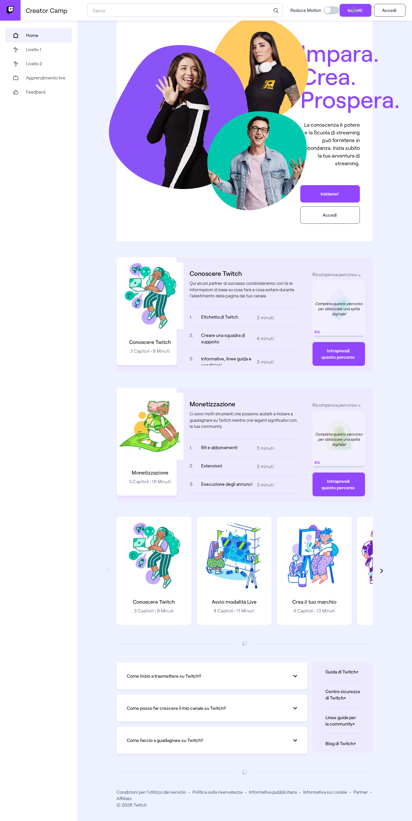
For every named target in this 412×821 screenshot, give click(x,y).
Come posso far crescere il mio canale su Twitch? (176, 708)
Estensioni (211, 465)
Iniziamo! (330, 193)
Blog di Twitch (343, 743)
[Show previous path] (107, 571)
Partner (360, 792)
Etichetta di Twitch (219, 317)
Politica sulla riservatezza (217, 792)
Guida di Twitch (343, 671)
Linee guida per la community (343, 720)
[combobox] (178, 10)
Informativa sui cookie (325, 792)
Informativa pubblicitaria (273, 792)
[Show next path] (382, 571)
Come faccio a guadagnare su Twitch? (165, 740)
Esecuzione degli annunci (226, 484)
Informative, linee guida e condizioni (226, 362)
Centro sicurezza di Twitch (343, 694)
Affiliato (124, 798)
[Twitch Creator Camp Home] (10, 10)
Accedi (389, 10)
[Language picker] (353, 10)
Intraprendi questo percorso (338, 354)
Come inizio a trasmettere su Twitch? (164, 676)
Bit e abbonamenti (219, 447)
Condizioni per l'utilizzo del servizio (151, 792)
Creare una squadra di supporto (223, 338)
